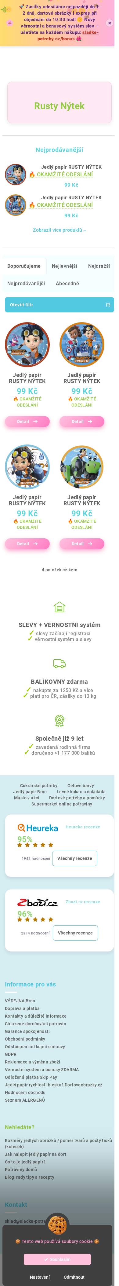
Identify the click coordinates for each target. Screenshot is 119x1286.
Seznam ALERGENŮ (25, 1100)
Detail (23, 421)
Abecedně (67, 283)
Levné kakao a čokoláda (81, 791)
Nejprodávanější (26, 283)
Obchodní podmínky (25, 1039)
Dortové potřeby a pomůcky (77, 797)
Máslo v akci (26, 797)
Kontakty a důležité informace (36, 1016)
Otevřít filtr (21, 304)
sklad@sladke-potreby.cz (30, 1221)
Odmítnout (74, 1277)
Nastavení (40, 1277)
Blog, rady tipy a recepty (29, 1177)
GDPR (11, 1054)
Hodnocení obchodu (25, 1092)
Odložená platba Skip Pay (31, 1077)
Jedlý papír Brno (30, 791)
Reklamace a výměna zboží (32, 1061)
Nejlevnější (64, 266)
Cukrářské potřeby (39, 785)
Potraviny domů (21, 1169)
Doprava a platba (22, 1008)
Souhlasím (60, 1259)
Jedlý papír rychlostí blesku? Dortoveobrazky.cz (54, 1084)
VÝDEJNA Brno (20, 1000)
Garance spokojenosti (27, 1031)
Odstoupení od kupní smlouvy (35, 1046)
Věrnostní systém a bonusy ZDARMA (42, 1069)
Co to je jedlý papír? (25, 1161)
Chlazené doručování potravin (35, 1023)
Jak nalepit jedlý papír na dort (35, 1154)
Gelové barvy (80, 785)
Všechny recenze (74, 858)
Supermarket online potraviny (61, 803)
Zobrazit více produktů (57, 230)
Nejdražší (99, 266)
